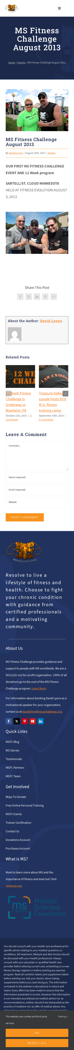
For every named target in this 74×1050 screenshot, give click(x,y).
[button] (8, 234)
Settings (62, 1016)
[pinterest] (25, 721)
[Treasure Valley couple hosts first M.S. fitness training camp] (53, 367)
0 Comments (46, 420)
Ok (37, 1033)
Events (51, 153)
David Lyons (16, 153)
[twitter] (17, 721)
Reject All (37, 1043)
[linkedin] (41, 721)
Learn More (38, 688)
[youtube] (33, 721)
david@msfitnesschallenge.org (42, 712)
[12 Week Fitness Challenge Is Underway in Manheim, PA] (20, 367)
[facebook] (9, 721)
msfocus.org (14, 886)
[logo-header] (11, 6)
